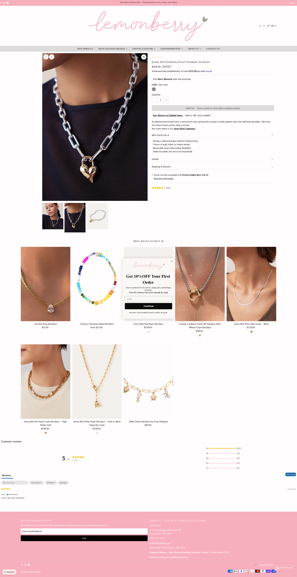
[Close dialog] (172, 261)
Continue (149, 306)
